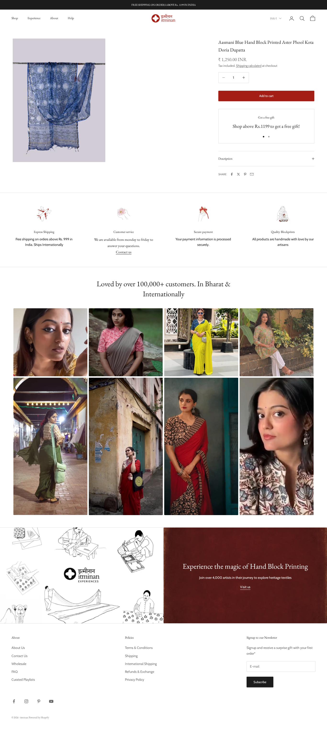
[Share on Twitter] (238, 174)
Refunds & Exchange (139, 671)
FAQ (14, 671)
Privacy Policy (134, 679)
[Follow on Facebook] (13, 701)
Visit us (245, 587)
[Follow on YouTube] (51, 701)
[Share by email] (252, 174)
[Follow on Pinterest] (38, 701)
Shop (14, 18)
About (54, 18)
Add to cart (266, 96)
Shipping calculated (248, 65)
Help (71, 18)
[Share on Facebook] (232, 174)
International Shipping (141, 664)
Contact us (123, 251)
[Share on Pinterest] (245, 174)
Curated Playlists (23, 679)
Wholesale (18, 664)
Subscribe (260, 682)
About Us (18, 648)
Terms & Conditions (139, 648)
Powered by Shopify (39, 717)
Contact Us (19, 656)
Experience (34, 18)
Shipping (131, 656)
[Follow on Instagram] (26, 701)
